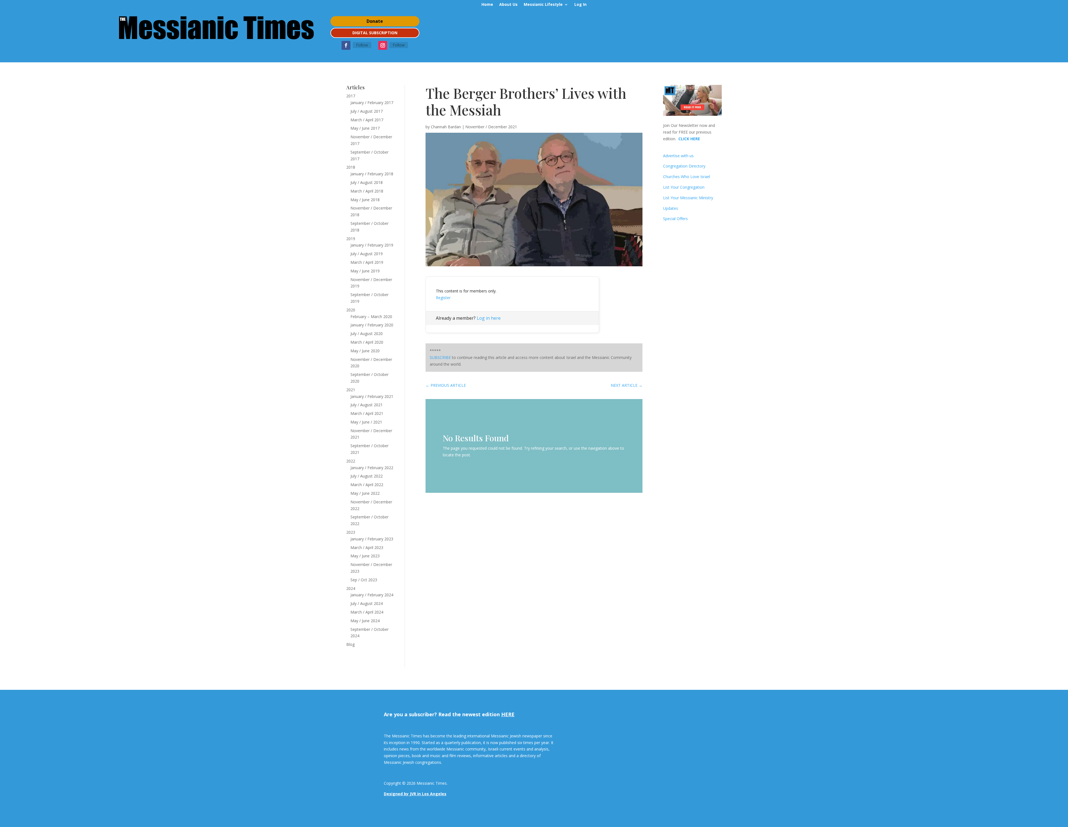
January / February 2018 (371, 173)
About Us (508, 5)
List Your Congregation (683, 187)
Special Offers (675, 218)
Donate (375, 21)
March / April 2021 (366, 413)
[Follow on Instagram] (382, 45)
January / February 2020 (371, 325)
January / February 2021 (371, 396)
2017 (350, 96)
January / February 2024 (371, 594)
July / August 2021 (366, 404)
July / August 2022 (366, 476)
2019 (350, 238)
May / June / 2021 (366, 422)
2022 (350, 461)
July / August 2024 (366, 603)
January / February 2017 (371, 102)
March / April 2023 (366, 547)
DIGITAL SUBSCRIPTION (374, 32)
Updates (670, 208)
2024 (350, 588)
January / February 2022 (371, 467)
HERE (508, 714)
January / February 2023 (371, 539)
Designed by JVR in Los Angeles (415, 793)
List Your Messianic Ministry (688, 197)
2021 (350, 389)
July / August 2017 (366, 111)
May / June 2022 (365, 493)
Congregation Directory (684, 166)
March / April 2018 (366, 191)
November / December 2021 (491, 126)
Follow (362, 45)
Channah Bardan (446, 126)
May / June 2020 (365, 350)
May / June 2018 (365, 199)
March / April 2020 (366, 342)
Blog (350, 644)
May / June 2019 (365, 271)
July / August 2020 (366, 333)
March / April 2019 (366, 262)
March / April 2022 (366, 484)
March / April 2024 (366, 612)
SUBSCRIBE (440, 357)
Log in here (489, 318)
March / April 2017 (366, 119)
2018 (350, 167)
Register (443, 297)
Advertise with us (678, 155)
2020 (350, 309)
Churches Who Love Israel (686, 176)
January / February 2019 (371, 245)
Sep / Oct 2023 (363, 579)
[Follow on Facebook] (346, 45)
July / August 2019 (366, 253)
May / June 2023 (365, 555)
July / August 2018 (366, 182)
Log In (580, 5)
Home (487, 5)
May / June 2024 (365, 620)
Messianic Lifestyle (543, 5)
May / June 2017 (365, 128)
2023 (350, 532)
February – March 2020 (371, 316)
